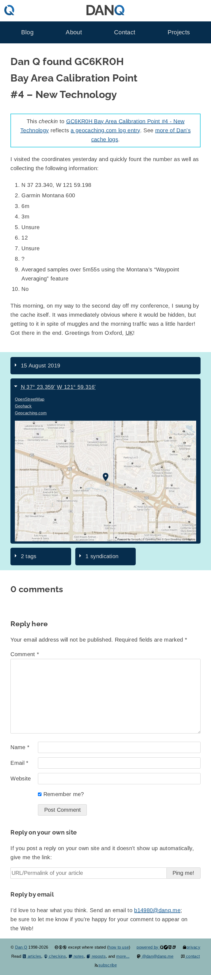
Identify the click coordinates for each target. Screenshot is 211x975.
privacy (193, 947)
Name (19, 747)
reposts (98, 956)
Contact (124, 32)
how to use (119, 947)
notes (78, 956)
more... (122, 956)
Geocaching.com (31, 413)
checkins (57, 956)
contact (192, 956)
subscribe (107, 965)
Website (20, 778)
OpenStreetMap (30, 399)
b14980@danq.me (157, 910)
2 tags (29, 556)
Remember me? (63, 794)
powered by (148, 947)
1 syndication (101, 556)
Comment (24, 654)
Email (19, 763)
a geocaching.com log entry (105, 130)
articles (33, 956)
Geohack (23, 406)
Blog (27, 32)
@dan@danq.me (157, 956)
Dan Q (21, 947)
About (74, 32)
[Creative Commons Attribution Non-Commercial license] (60, 947)
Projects (179, 32)
